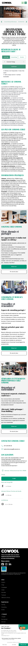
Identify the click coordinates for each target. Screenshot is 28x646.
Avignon (3, 582)
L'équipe (3, 616)
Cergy (2, 584)
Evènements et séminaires (11, 21)
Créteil (2, 590)
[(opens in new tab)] (4, 569)
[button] (2, 22)
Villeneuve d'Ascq (5, 597)
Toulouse (3, 595)
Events (22, 57)
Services (3, 621)
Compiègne (4, 587)
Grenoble (3, 592)
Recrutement (4, 619)
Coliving (6, 57)
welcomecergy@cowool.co (12, 449)
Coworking (14, 57)
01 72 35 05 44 (8, 445)
